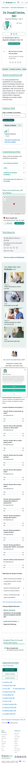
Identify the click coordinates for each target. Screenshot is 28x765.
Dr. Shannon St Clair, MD (9, 707)
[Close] (25, 369)
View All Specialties (8, 666)
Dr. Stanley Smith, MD (8, 698)
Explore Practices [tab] (10, 678)
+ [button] (4, 198)
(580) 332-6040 (20, 223)
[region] (14, 382)
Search (18, 2)
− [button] (4, 200)
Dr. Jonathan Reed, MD (8, 714)
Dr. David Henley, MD (19, 688)
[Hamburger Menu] (4, 2)
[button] (23, 407)
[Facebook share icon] (15, 757)
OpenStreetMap (17, 213)
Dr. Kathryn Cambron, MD (9, 704)
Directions (9, 223)
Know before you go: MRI (11, 305)
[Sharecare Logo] (10, 2)
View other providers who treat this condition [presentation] (12, 141)
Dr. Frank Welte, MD (8, 695)
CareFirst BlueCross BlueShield (10, 173)
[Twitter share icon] (23, 757)
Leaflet (11, 213)
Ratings (24, 69)
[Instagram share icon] (18, 757)
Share (20, 23)
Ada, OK (14, 34)
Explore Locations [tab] (10, 674)
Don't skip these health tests (12, 341)
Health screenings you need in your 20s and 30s (12, 323)
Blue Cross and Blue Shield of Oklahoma (13, 180)
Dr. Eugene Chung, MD (8, 692)
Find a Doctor (5, 7)
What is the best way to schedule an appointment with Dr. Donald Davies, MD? (13, 581)
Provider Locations (15, 69)
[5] (20, 61)
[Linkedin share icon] (20, 757)
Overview (5, 69)
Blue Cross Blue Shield (11, 163)
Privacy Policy (15, 381)
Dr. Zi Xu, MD (6, 688)
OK (26, 7)
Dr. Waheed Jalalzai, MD (9, 710)
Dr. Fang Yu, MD (7, 701)
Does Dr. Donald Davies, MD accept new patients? (12, 596)
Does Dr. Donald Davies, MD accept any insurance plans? (12, 589)
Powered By (4, 722)
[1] (10, 61)
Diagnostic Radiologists (17, 7)
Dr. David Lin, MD (7, 682)
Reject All (14, 386)
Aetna (5, 168)
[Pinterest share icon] (25, 757)
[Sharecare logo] (14, 756)
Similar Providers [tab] (10, 670)
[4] (18, 61)
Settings (14, 393)
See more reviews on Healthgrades (14, 257)
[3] (15, 61)
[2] (12, 61)
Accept (14, 390)
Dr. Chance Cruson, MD (9, 685)
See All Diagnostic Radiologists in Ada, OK (13, 720)
